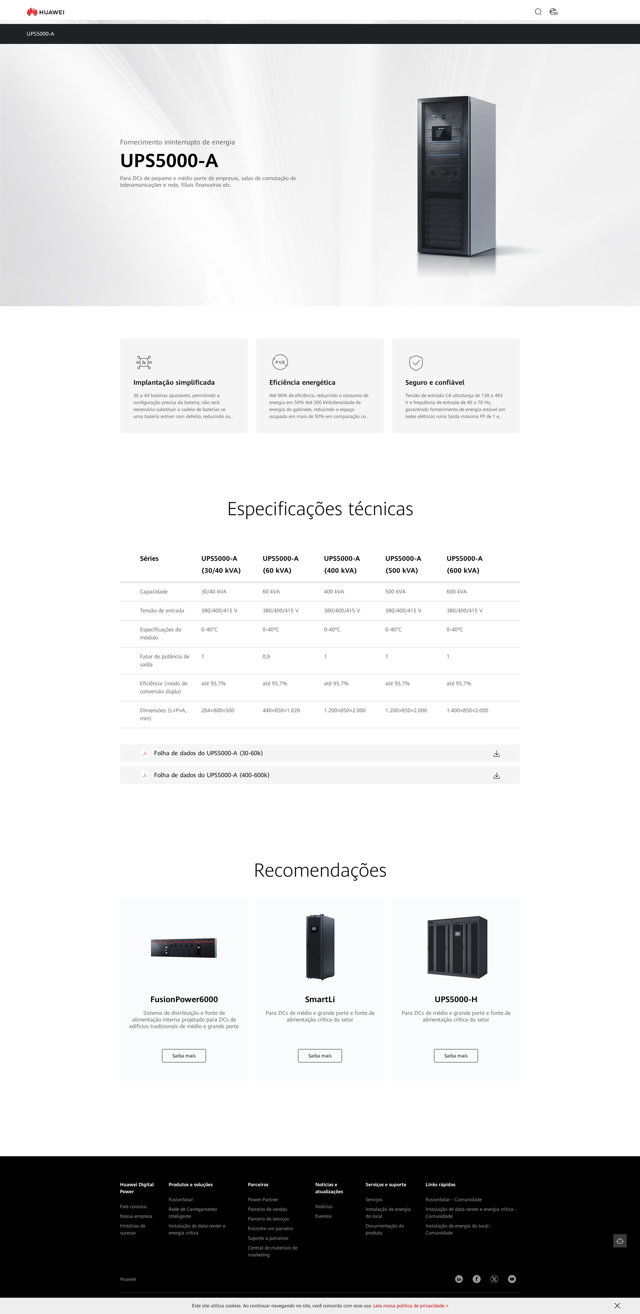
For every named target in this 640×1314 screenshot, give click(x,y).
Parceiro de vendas (267, 1209)
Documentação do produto (385, 1229)
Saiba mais (184, 1055)
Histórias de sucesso (132, 1229)
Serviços (374, 1199)
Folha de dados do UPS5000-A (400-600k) (212, 774)
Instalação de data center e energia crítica (197, 1229)
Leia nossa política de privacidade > (410, 1305)
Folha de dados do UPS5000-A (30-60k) (208, 753)
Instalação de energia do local (388, 1212)
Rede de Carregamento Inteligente (193, 1212)
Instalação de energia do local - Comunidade (459, 1229)
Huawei (128, 1279)
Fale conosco (133, 1206)
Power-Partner (263, 1199)
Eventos (323, 1216)
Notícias (324, 1206)
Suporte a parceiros (268, 1238)
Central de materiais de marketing (272, 1251)
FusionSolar (181, 1199)
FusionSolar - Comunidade (454, 1199)
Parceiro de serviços (268, 1218)
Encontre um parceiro (270, 1228)
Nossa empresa (136, 1216)
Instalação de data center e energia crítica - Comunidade (471, 1212)
